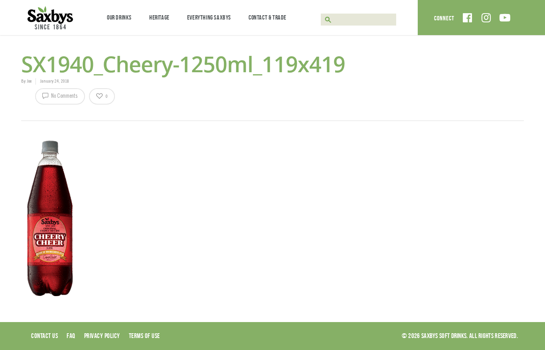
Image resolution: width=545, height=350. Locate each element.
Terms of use (144, 335)
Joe (29, 81)
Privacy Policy (102, 335)
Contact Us (44, 335)
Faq (71, 335)
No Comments (64, 96)
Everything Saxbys (209, 17)
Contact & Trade (267, 17)
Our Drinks (119, 17)
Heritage (159, 17)
